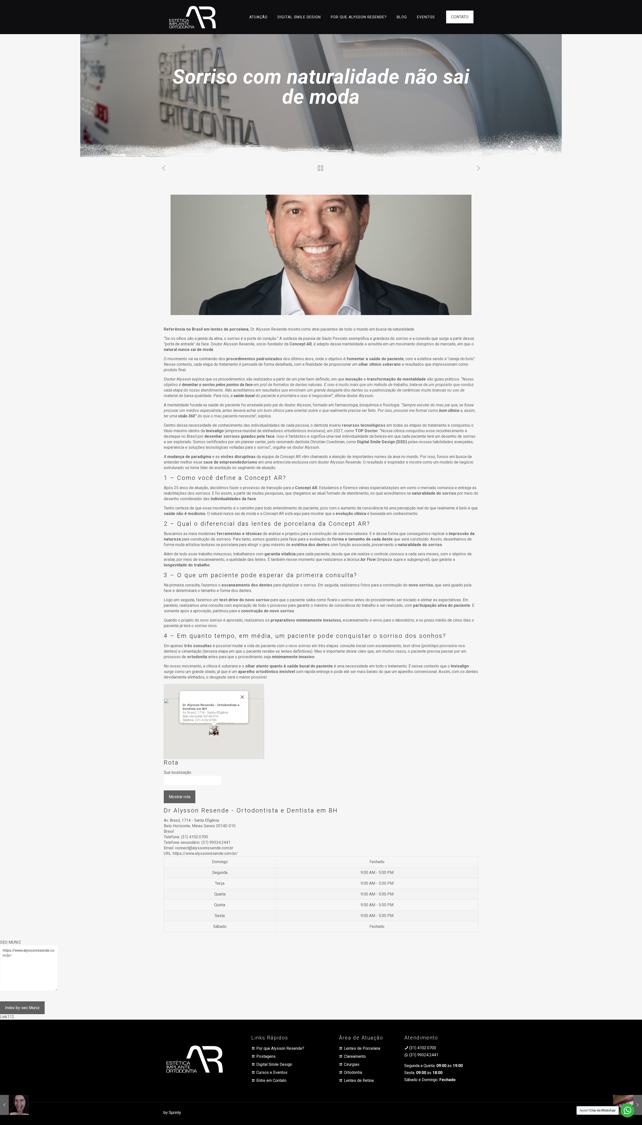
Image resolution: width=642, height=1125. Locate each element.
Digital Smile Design (274, 1064)
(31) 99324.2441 (215, 842)
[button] (214, 731)
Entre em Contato (271, 1080)
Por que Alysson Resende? (280, 1048)
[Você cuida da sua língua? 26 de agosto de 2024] (14, 1105)
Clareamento (355, 1056)
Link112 (7, 1016)
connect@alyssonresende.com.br (204, 848)
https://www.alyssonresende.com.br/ (205, 853)
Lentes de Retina (359, 1080)
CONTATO (459, 17)
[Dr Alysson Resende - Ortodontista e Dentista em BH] (192, 17)
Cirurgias (351, 1064)
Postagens (266, 1056)
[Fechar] (242, 697)
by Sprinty (172, 1112)
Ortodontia (353, 1072)
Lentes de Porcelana (362, 1048)
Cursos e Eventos (271, 1072)
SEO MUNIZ (10, 942)
